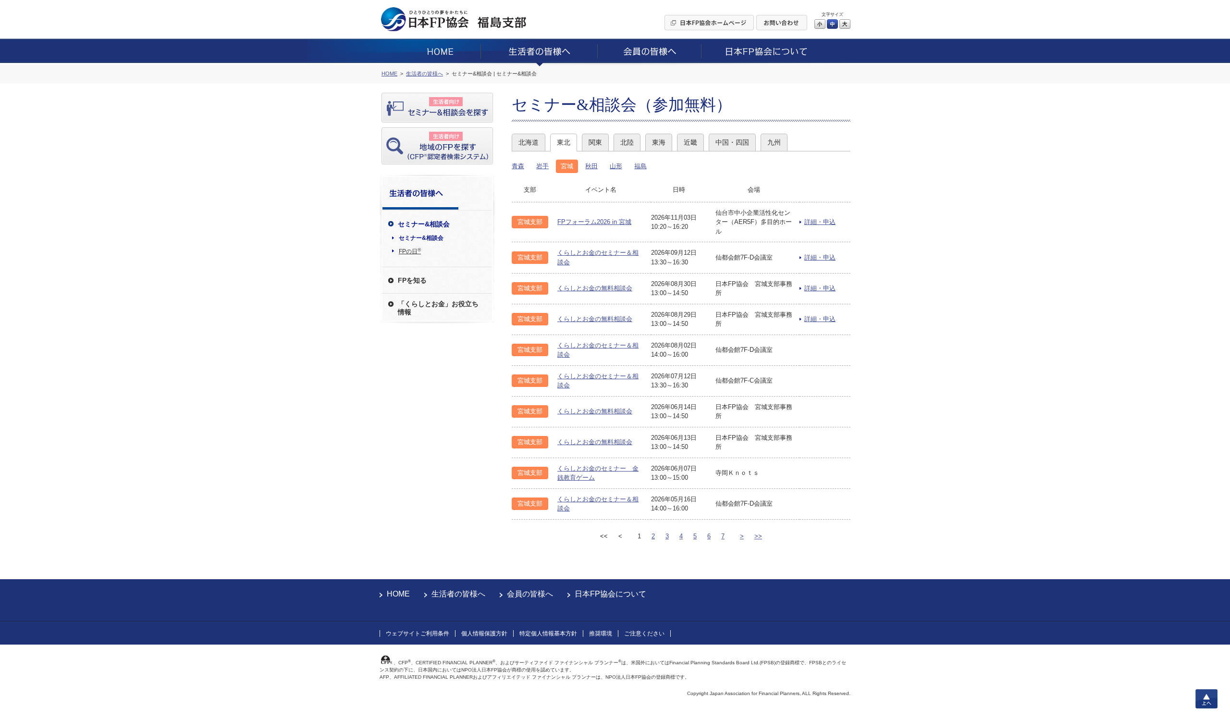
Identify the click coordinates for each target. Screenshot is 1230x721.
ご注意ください (644, 633)
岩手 (542, 166)
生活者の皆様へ (458, 594)
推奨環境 (600, 633)
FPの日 (410, 251)
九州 (774, 142)
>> (758, 536)
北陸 (627, 142)
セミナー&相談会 (421, 238)
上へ (1206, 699)
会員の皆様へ (530, 594)
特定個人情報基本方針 (548, 633)
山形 (616, 166)
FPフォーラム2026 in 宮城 (594, 221)
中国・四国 (732, 142)
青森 (518, 166)
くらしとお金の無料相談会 (594, 288)
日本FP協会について (610, 594)
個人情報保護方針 (484, 633)
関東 (595, 142)
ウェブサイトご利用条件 (417, 633)
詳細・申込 (820, 221)
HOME (398, 594)
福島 (640, 166)
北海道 (528, 142)
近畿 (690, 142)
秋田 (591, 166)
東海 (658, 142)
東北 (563, 142)
